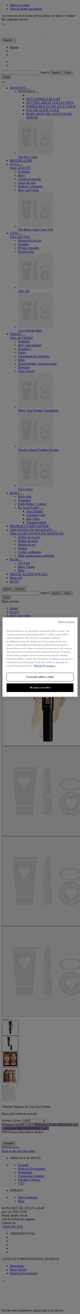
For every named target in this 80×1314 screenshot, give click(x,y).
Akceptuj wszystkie (40, 687)
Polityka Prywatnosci (44, 665)
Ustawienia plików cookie (40, 677)
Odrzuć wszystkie (66, 622)
